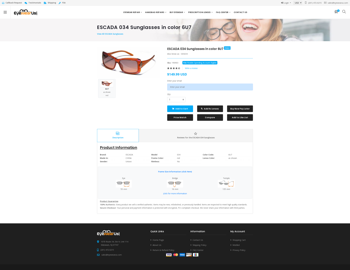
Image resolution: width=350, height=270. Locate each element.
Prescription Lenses (199, 12)
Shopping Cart (239, 240)
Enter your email (174, 80)
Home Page (158, 240)
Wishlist (236, 245)
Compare (210, 117)
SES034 (184, 54)
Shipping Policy (199, 245)
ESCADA (129, 154)
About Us (157, 245)
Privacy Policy (239, 250)
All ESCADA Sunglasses (112, 34)
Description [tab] (118, 137)
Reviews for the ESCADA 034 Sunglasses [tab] (196, 137)
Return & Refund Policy (163, 250)
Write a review (191, 68)
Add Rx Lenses (211, 108)
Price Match (180, 117)
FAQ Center (222, 12)
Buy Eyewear (176, 12)
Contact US (240, 12)
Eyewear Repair (131, 12)
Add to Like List (240, 117)
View (99, 34)
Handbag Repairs (154, 12)
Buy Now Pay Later (240, 108)
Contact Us (198, 240)
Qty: (169, 94)
